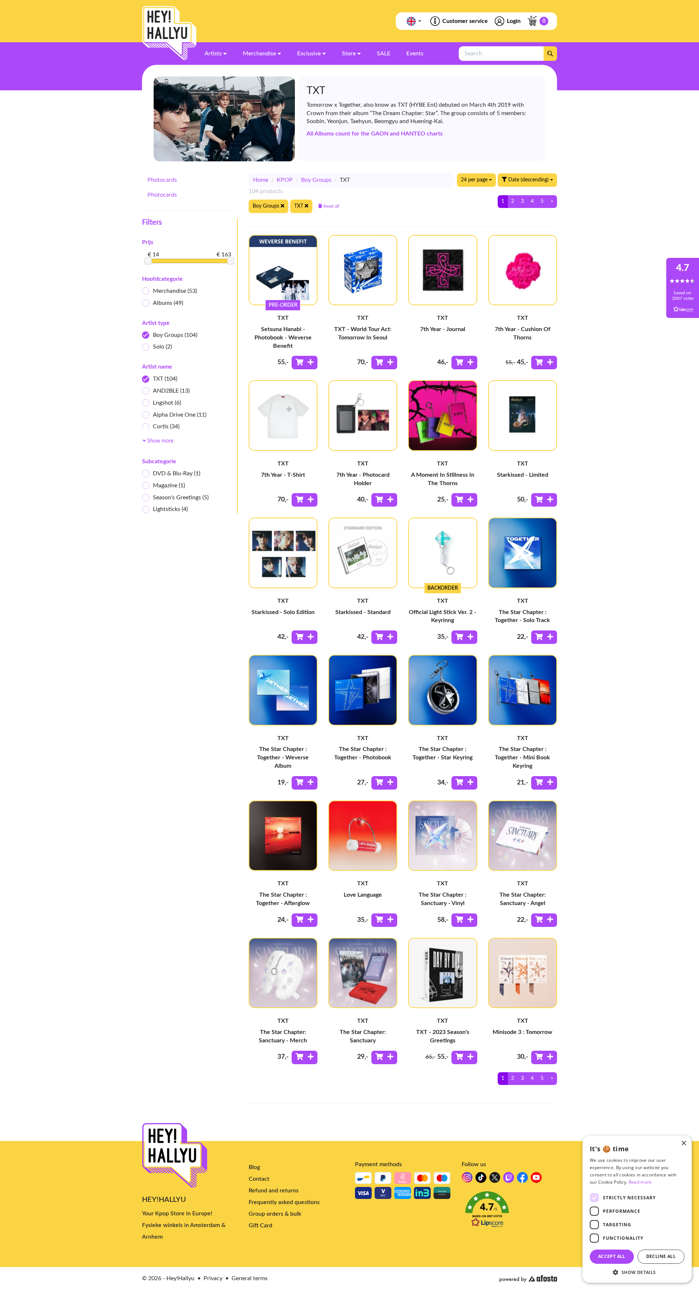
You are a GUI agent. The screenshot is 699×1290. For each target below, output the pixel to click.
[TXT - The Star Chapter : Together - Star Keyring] (442, 690)
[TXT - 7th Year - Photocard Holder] (362, 415)
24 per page (475, 179)
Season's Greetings (181, 497)
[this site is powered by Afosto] (528, 1278)
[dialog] (637, 1209)
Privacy (213, 1278)
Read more (640, 1182)
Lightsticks (170, 509)
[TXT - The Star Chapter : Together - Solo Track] (522, 553)
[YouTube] (536, 1179)
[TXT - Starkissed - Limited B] (522, 415)
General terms (250, 1278)
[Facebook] (522, 1179)
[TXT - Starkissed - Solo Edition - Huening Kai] (283, 553)
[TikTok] (480, 1179)
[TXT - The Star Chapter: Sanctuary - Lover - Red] (362, 973)
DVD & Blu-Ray (176, 473)
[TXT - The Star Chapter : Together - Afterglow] (283, 836)
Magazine (169, 485)
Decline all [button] (661, 1256)
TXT (165, 379)
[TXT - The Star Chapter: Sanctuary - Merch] (283, 973)
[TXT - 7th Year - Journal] (442, 270)
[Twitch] (508, 1179)
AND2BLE (171, 391)
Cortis (166, 426)
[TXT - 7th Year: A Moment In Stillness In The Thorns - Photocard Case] (442, 415)
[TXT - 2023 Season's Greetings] (442, 973)
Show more (159, 441)
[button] (509, 1211)
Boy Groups (175, 335)
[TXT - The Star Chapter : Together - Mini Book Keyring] (522, 690)
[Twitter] (494, 1179)
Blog (254, 1167)
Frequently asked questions (284, 1202)
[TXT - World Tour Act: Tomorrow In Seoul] (362, 270)
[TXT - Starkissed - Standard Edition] (362, 553)
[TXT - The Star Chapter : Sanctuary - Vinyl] (442, 836)
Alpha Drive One (179, 415)
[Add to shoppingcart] (304, 362)
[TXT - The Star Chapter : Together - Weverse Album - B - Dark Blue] (283, 690)
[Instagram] (467, 1179)
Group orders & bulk (275, 1214)
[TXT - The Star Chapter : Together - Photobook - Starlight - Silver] (362, 690)
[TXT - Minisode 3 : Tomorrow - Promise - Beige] (522, 973)
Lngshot (167, 403)
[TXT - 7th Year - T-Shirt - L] (283, 415)
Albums (168, 303)
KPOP (285, 180)
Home (260, 180)
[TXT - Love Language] (362, 836)
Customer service (465, 21)
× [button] (683, 1143)
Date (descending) (528, 179)
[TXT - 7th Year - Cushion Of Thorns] (522, 270)
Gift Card (260, 1225)
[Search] (550, 53)
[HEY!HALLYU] (169, 33)
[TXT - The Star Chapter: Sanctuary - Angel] (522, 836)
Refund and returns (274, 1190)
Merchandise (175, 291)
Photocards (162, 180)
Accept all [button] (611, 1256)
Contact (259, 1179)
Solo (162, 347)
